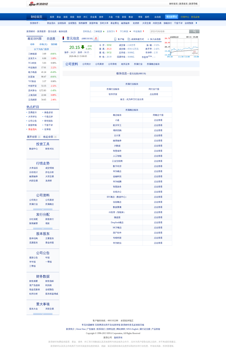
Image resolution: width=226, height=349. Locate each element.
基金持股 (49, 242)
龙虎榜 (136, 23)
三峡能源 (98, 31)
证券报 (47, 129)
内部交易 (157, 23)
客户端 (121, 39)
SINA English (132, 329)
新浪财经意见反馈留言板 (132, 325)
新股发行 (49, 219)
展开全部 (32, 137)
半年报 (32, 262)
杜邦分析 (33, 294)
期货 (79, 17)
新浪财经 (30, 31)
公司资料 (43, 195)
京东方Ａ (32, 58)
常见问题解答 (88, 325)
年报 (47, 257)
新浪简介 (70, 329)
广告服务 (91, 329)
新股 (124, 17)
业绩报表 (62, 23)
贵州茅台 (32, 90)
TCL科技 (124, 31)
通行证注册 (145, 329)
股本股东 (43, 234)
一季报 (48, 262)
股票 (52, 17)
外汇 (86, 17)
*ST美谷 (32, 81)
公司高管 (49, 200)
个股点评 (48, 116)
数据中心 (33, 149)
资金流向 (51, 23)
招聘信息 (111, 329)
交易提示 (32, 112)
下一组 (197, 23)
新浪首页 (183, 3)
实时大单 (104, 23)
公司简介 (33, 200)
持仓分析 (49, 172)
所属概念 (49, 204)
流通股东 (33, 242)
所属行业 (33, 204)
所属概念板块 (153, 64)
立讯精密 (32, 99)
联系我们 (101, 329)
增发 (47, 223)
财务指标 (49, 281)
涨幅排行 (167, 23)
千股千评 (178, 23)
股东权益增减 (51, 294)
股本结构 (33, 238)
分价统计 (33, 172)
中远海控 (137, 31)
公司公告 (32, 121)
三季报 (32, 266)
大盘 (111, 17)
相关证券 (125, 64)
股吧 (147, 17)
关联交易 (49, 309)
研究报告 (48, 121)
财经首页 (173, 3)
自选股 (157, 17)
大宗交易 (146, 23)
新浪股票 (41, 31)
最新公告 (33, 257)
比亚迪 (31, 77)
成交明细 (49, 168)
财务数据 (43, 276)
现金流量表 (34, 289)
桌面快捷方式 (137, 39)
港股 (65, 17)
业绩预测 (189, 23)
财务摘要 (33, 281)
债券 (101, 17)
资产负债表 (34, 285)
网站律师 (121, 329)
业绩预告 (72, 23)
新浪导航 (193, 3)
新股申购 (93, 23)
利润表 (48, 285)
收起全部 (48, 137)
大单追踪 (33, 168)
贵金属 (93, 17)
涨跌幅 (54, 44)
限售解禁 (83, 23)
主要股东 (49, 238)
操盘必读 (48, 112)
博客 (140, 17)
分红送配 (33, 219)
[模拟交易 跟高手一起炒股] (96, 38)
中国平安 (32, 86)
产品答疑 (156, 329)
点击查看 (154, 94)
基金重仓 (115, 23)
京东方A (111, 31)
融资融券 (125, 23)
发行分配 (43, 214)
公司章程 (112, 64)
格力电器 (32, 72)
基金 (59, 17)
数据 (131, 17)
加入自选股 (155, 39)
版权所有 (118, 337)
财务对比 (49, 149)
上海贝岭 (32, 95)
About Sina (80, 329)
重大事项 (43, 304)
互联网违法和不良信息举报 (107, 325)
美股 (72, 17)
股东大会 (33, 309)
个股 (117, 17)
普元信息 (52, 31)
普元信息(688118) (138, 73)
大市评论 (32, 116)
